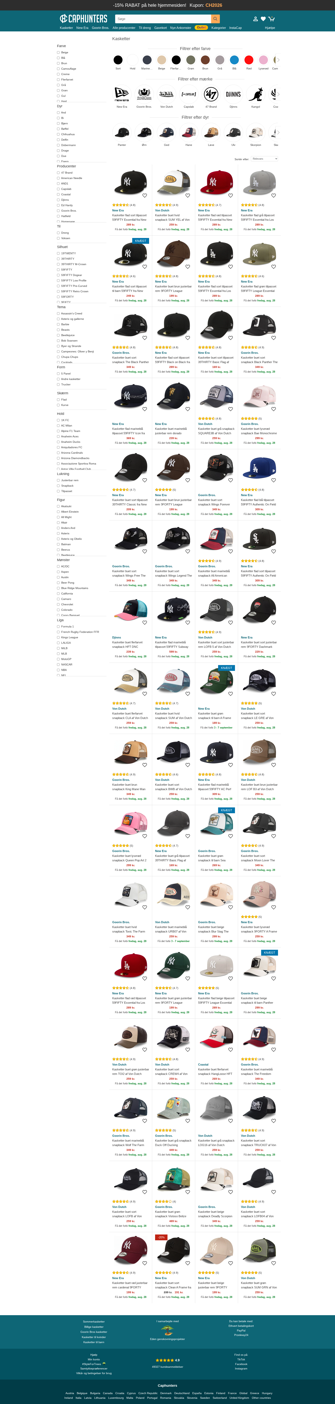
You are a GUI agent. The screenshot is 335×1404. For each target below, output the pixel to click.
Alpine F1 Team (70, 431)
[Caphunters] (94, 18)
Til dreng (145, 27)
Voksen (65, 238)
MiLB (63, 648)
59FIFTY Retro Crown (74, 291)
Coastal (65, 194)
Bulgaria (95, 1393)
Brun (63, 63)
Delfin (64, 139)
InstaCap (235, 27)
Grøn (64, 90)
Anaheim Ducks (70, 441)
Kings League (69, 637)
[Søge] (215, 19)
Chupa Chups (69, 356)
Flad (63, 399)
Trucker (65, 384)
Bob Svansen (69, 340)
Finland (220, 1393)
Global (243, 1393)
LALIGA (65, 642)
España (197, 1393)
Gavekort (160, 27)
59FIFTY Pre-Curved (73, 285)
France (232, 1393)
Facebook (241, 1364)
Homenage (67, 221)
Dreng (64, 232)
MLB (63, 653)
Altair (63, 522)
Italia (78, 1397)
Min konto (94, 1359)
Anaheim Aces (69, 436)
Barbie (64, 324)
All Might (66, 517)
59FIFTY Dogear (71, 275)
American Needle (71, 178)
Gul (63, 95)
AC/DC (64, 566)
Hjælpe (270, 27)
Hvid (63, 101)
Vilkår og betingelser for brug (94, 1373)
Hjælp (93, 1354)
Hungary (267, 1393)
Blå (62, 57)
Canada (108, 1393)
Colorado (66, 609)
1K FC (64, 420)
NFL (63, 675)
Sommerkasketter (94, 1321)
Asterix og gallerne (72, 318)
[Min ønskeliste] (263, 18)
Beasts (65, 329)
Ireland (68, 1397)
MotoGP (65, 659)
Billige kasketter (94, 1326)
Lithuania (99, 1397)
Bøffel (64, 128)
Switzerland (220, 1397)
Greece (254, 1393)
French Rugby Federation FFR (79, 631)
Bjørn (64, 123)
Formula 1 (67, 626)
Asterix (64, 533)
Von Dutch (162, 210)
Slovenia (192, 1397)
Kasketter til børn (93, 1342)
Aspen (64, 571)
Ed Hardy (66, 205)
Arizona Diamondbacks (74, 458)
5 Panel (65, 373)
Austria (70, 1393)
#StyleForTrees (92, 1364)
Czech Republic (148, 1393)
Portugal (152, 1397)
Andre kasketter (70, 379)
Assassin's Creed (71, 313)
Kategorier (219, 27)
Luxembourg (116, 1397)
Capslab (65, 188)
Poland (140, 1397)
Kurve (64, 405)
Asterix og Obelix (71, 538)
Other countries (261, 1397)
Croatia (119, 1393)
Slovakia (179, 1397)
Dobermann (68, 145)
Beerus (65, 549)
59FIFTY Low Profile (73, 280)
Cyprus (131, 1393)
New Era (82, 27)
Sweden (205, 1397)
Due (63, 155)
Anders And (67, 527)
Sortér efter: (242, 159)
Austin (64, 577)
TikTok (241, 1359)
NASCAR (66, 664)
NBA (63, 669)
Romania (165, 1397)
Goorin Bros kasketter (93, 1331)
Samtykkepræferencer (93, 1368)
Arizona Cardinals (71, 452)
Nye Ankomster (180, 27)
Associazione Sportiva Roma (78, 463)
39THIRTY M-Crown (73, 264)
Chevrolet (66, 604)
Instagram (241, 1368)
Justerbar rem (69, 480)
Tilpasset (66, 491)
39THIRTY (67, 258)
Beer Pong (67, 582)
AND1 (64, 183)
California (66, 593)
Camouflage (68, 68)
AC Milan (66, 425)
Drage (64, 150)
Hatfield (65, 216)
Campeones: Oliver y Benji (77, 351)
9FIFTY (65, 302)
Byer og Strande (70, 346)
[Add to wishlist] (144, 195)
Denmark (166, 1393)
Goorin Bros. (100, 27)
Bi (62, 117)
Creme (65, 74)
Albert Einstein (69, 511)
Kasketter (66, 27)
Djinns (64, 199)
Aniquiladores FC (71, 447)
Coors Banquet (70, 615)
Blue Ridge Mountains (74, 588)
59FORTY (67, 296)
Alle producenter (124, 27)
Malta (129, 1397)
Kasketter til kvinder (94, 1337)
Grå (63, 85)
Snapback (66, 485)
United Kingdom (239, 1397)
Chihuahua (67, 134)
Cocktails (66, 362)
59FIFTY (66, 269)
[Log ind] (255, 18)
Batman (65, 544)
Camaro (65, 598)
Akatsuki (65, 506)
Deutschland (182, 1393)
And (63, 112)
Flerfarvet (66, 79)
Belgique (82, 1393)
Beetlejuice (67, 335)
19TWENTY (68, 253)
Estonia (208, 1393)
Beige (64, 52)
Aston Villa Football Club (75, 469)
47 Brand (66, 172)
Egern (64, 161)
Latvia (88, 1397)
